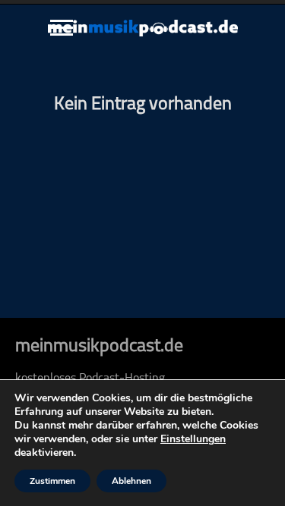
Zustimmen (52, 481)
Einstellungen (193, 439)
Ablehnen (131, 481)
